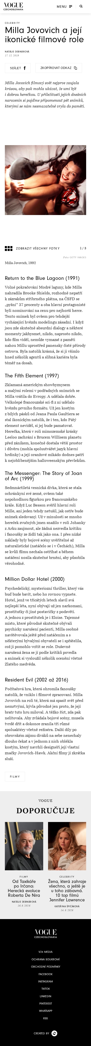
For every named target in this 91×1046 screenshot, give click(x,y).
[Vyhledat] (81, 6)
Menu (62, 6)
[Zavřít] (86, 1041)
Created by (41, 1033)
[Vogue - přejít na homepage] (13, 6)
